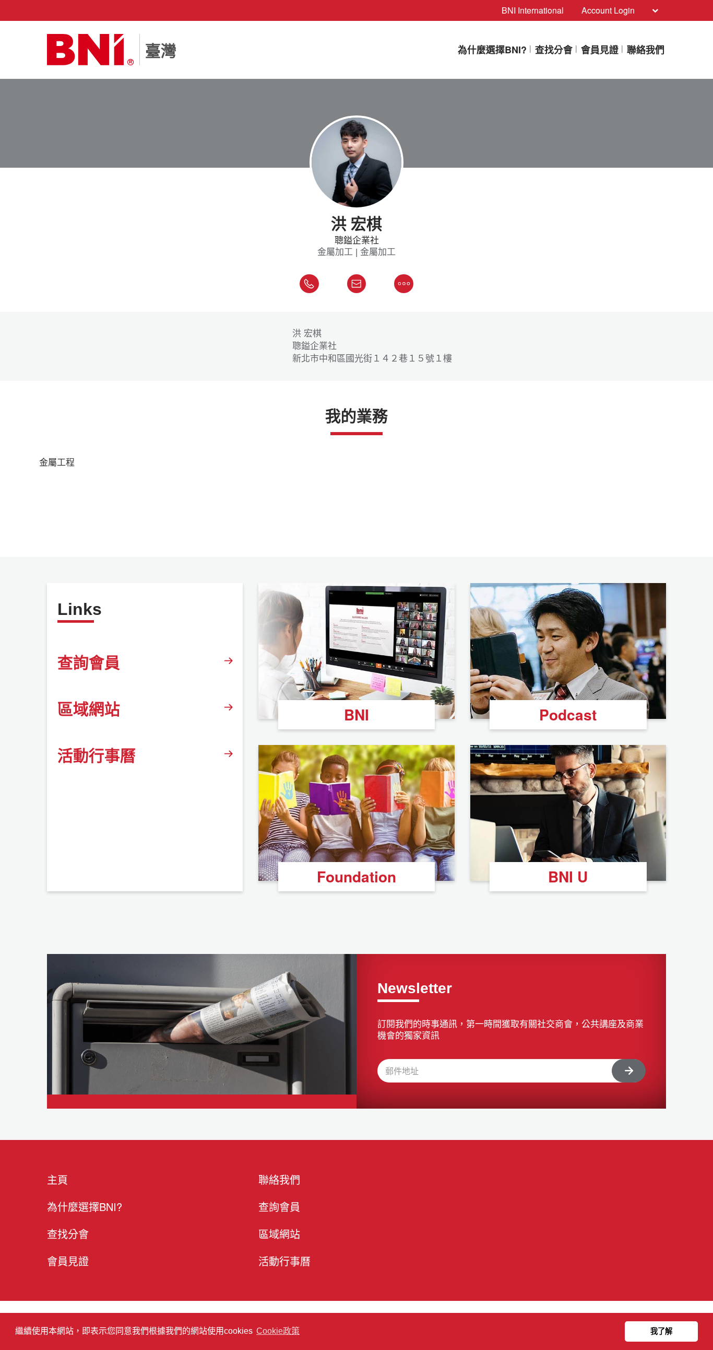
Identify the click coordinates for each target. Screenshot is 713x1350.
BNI (356, 714)
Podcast (568, 714)
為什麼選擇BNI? (492, 49)
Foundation (356, 876)
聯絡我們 (645, 49)
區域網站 (88, 708)
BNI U (568, 876)
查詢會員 (88, 661)
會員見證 (600, 49)
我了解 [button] (661, 1331)
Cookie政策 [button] (278, 1330)
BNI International (533, 10)
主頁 (57, 1179)
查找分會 (554, 49)
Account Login (608, 10)
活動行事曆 (96, 754)
